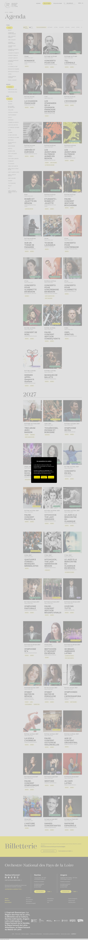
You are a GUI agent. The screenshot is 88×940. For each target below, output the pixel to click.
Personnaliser (37, 477)
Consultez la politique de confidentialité (42, 470)
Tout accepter (51, 477)
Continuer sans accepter (44, 477)
